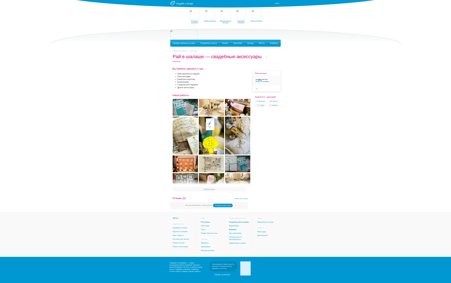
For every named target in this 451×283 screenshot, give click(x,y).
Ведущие (233, 229)
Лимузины (205, 243)
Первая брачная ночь (209, 233)
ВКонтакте (262, 101)
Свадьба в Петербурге (179, 51)
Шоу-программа (235, 233)
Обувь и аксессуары (180, 246)
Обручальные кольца (265, 222)
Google (262, 105)
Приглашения (262, 235)
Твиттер (274, 101)
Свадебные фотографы (239, 222)
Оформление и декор (237, 243)
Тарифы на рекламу (222, 274)
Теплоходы (205, 226)
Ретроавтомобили (208, 250)
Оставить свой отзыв (223, 205)
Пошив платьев (178, 243)
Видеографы (234, 226)
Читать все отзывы (241, 198)
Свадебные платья (180, 228)
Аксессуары (194, 51)
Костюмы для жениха (181, 239)
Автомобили (205, 247)
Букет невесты (178, 235)
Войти (277, 3)
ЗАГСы (175, 218)
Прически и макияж (180, 231)
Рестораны (205, 222)
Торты (203, 229)
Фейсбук (274, 105)
